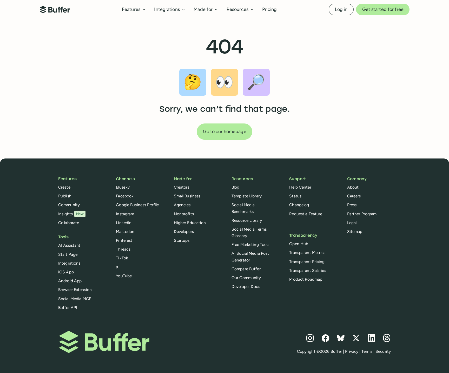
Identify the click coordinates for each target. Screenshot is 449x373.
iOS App (66, 272)
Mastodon (125, 231)
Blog (235, 187)
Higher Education (190, 222)
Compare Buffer (246, 268)
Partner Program (362, 213)
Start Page (67, 254)
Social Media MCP (74, 298)
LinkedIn (123, 222)
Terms (366, 351)
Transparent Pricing (307, 261)
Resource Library (247, 220)
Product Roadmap (305, 279)
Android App (70, 280)
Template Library (247, 196)
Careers (354, 196)
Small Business (187, 196)
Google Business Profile (137, 204)
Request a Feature (305, 213)
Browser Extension (75, 289)
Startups (182, 240)
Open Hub (298, 243)
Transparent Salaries (307, 270)
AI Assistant (69, 245)
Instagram (125, 213)
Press (352, 204)
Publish (64, 196)
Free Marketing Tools (250, 244)
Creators (181, 187)
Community (69, 204)
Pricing (269, 9)
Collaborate (68, 222)
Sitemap (354, 231)
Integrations (69, 263)
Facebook (125, 196)
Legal (352, 222)
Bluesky (123, 187)
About (353, 187)
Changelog (299, 204)
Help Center (300, 187)
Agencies (182, 204)
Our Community (246, 277)
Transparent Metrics (307, 252)
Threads (123, 249)
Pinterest (124, 240)
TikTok (122, 257)
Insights (71, 213)
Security (383, 351)
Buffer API (67, 307)
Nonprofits (184, 213)
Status (295, 196)
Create (64, 187)
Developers (184, 231)
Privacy (351, 351)
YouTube (124, 275)
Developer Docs (246, 286)
